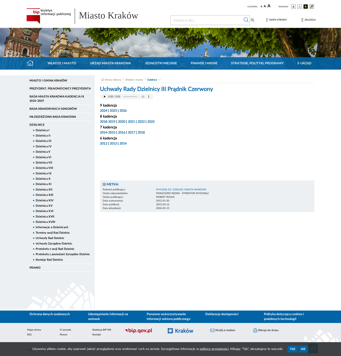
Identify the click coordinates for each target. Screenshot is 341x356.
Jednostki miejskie (161, 63)
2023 (151, 121)
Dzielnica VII (44, 162)
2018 (141, 132)
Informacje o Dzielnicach (52, 227)
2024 (103, 110)
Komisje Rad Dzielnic (49, 259)
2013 (113, 143)
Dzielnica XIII (44, 195)
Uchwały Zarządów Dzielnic (54, 243)
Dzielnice (36, 124)
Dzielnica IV (44, 146)
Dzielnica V (43, 151)
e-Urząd (304, 63)
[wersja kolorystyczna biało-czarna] (299, 6)
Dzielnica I (43, 130)
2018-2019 (107, 121)
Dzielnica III (43, 141)
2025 (113, 110)
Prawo (35, 267)
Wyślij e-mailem (225, 330)
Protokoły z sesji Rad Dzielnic (55, 249)
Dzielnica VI (43, 157)
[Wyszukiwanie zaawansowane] (252, 20)
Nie (303, 349)
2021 (131, 121)
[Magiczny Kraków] (186, 332)
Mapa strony (34, 330)
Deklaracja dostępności (222, 314)
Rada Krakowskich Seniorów (53, 108)
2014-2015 (107, 132)
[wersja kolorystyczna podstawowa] (293, 6)
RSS (29, 334)
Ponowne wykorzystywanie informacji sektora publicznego (168, 317)
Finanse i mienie (204, 63)
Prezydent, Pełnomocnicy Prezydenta (60, 88)
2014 (123, 143)
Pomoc (63, 334)
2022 (141, 121)
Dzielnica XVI (44, 211)
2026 (123, 110)
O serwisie (65, 330)
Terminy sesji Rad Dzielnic (53, 232)
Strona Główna (113, 80)
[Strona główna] (32, 63)
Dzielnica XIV (44, 200)
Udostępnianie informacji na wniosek (108, 317)
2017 (131, 132)
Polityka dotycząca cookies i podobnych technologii (284, 317)
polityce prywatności (214, 349)
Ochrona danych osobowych (49, 314)
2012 (103, 143)
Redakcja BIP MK (101, 330)
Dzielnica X (43, 178)
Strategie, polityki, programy (257, 63)
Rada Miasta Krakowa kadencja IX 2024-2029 (56, 98)
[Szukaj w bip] (246, 20)
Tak (292, 349)
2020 (121, 121)
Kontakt (96, 334)
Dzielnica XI (44, 184)
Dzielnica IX (44, 173)
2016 (121, 132)
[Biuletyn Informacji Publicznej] (143, 332)
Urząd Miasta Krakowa (110, 63)
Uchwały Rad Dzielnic (50, 238)
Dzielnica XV (44, 205)
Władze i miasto (62, 63)
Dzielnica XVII (45, 216)
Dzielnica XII (44, 189)
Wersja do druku (268, 330)
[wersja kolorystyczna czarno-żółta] (305, 6)
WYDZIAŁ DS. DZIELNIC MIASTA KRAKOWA (181, 189)
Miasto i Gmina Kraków (48, 80)
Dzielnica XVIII (45, 222)
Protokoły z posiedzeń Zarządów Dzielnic (63, 254)
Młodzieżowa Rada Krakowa (52, 116)
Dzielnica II (43, 135)
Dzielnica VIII (44, 168)
